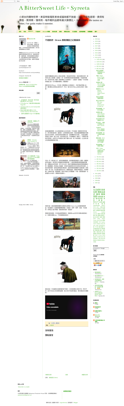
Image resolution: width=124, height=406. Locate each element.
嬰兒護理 (101, 227)
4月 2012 (99, 163)
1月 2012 (99, 170)
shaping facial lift (100, 223)
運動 (104, 217)
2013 (96, 55)
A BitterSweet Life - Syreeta (54, 8)
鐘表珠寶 (99, 198)
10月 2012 (99, 64)
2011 (96, 173)
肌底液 (102, 238)
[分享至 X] (55, 323)
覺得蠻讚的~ (98, 272)
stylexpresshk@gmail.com (25, 395)
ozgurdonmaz (63, 402)
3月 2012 (99, 166)
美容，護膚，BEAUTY (99, 200)
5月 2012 (99, 161)
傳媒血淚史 (67, 31)
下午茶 (96, 227)
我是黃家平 (98, 307)
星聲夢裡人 (95, 238)
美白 (100, 232)
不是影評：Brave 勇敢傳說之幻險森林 (100, 129)
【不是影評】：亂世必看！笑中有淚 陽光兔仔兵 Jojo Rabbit (29, 100)
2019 (96, 41)
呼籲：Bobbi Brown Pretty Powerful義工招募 (100, 78)
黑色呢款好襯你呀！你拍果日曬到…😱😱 (99, 287)
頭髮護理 (99, 240)
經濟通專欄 (82, 31)
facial (94, 208)
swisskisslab (96, 205)
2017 (96, 46)
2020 (96, 39)
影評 (94, 215)
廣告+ (96, 303)
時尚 (25, 31)
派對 (100, 238)
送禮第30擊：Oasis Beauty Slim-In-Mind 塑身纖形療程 (100, 114)
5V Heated (99, 235)
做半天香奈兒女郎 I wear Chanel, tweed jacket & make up (100, 103)
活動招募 (97, 230)
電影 (103, 203)
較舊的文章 (85, 374)
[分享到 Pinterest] (58, 323)
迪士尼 (103, 232)
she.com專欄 (46, 31)
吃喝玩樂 (102, 213)
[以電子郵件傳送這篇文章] (52, 323)
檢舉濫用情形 (67, 391)
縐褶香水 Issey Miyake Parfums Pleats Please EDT (100, 91)
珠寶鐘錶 (90, 31)
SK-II (100, 222)
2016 (96, 48)
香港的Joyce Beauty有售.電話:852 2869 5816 (98, 294)
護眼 (101, 217)
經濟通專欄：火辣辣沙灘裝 (100, 145)
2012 (96, 57)
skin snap (95, 225)
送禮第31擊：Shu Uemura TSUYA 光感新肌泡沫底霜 (100, 84)
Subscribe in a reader (24, 387)
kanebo (103, 212)
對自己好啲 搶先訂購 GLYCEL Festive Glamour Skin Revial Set (29, 110)
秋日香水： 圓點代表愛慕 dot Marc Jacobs (100, 124)
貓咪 (98, 194)
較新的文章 (48, 374)
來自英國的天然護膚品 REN (100, 119)
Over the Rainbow (97, 315)
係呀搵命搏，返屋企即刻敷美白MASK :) (99, 280)
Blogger (76, 402)
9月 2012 (99, 66)
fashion (95, 212)
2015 (96, 50)
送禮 (100, 202)
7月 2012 (99, 157)
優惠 (99, 213)
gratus (103, 222)
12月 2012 (99, 59)
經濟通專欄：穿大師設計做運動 (100, 134)
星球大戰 (103, 236)
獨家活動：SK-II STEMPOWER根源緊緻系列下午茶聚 (100, 140)
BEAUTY (30, 31)
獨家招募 (103, 210)
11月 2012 (99, 61)
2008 (96, 180)
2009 (96, 178)
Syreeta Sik (32, 38)
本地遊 (96, 203)
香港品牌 (99, 233)
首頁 (20, 31)
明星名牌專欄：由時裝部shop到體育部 (100, 72)
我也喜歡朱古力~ (99, 275)
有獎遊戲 (100, 197)
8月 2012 (99, 68)
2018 (96, 43)
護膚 (103, 202)
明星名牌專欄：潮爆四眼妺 (100, 97)
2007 (96, 182)
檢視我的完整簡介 (23, 78)
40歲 (96, 235)
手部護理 (99, 236)
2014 (96, 53)
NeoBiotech (99, 208)
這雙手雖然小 (98, 311)
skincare (95, 213)
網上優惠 (98, 215)
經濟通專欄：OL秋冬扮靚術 (100, 109)
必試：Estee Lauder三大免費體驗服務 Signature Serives (100, 151)
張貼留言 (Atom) (53, 377)
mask (94, 223)
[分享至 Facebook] (57, 323)
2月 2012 (99, 168)
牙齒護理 (98, 210)
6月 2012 (99, 159)
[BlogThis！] (54, 323)
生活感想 (74, 31)
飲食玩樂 (54, 31)
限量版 (95, 233)
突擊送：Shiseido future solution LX (32, 140)
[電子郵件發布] (49, 323)
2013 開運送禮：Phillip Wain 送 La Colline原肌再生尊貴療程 (33, 157)
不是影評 (38, 31)
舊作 (96, 31)
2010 (96, 176)
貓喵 (60, 31)
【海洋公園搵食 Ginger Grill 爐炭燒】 (30, 113)
